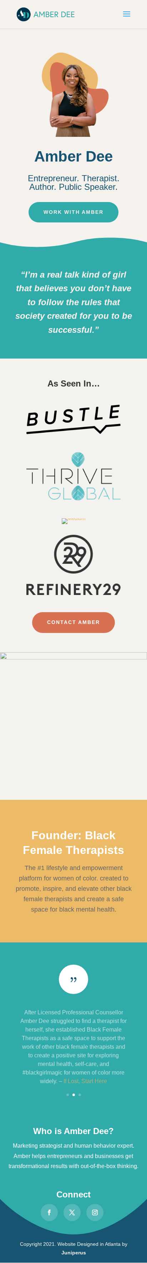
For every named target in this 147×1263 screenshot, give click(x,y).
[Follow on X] (72, 1212)
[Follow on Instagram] (94, 1212)
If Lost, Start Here (85, 1078)
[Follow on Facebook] (49, 1212)
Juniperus (73, 1252)
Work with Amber (73, 212)
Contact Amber (73, 622)
